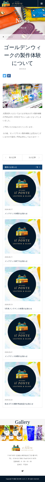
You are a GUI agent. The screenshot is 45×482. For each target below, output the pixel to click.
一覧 (36, 167)
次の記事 (32, 157)
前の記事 (12, 157)
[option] (11, 433)
